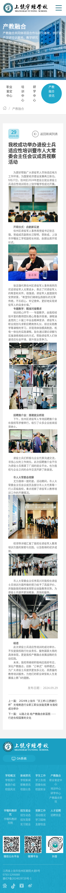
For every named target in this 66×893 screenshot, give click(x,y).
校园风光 (10, 789)
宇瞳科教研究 (10, 812)
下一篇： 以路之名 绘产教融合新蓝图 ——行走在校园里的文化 (32, 716)
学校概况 (10, 775)
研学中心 (34, 93)
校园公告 (25, 789)
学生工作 (40, 775)
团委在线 (40, 784)
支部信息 (40, 824)
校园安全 (40, 789)
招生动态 (25, 815)
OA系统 (21, 758)
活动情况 (40, 815)
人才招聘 (56, 810)
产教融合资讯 (51, 91)
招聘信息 (56, 815)
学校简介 (10, 780)
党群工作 (40, 810)
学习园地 (40, 819)
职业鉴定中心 (9, 91)
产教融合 (56, 775)
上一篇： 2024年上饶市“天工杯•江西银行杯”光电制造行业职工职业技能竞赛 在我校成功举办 (33, 705)
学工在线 (40, 780)
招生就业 (25, 810)
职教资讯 (25, 784)
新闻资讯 (25, 775)
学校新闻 (25, 780)
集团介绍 (10, 784)
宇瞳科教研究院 (10, 821)
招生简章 (25, 819)
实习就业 (25, 824)
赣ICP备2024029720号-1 (17, 878)
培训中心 (22, 93)
